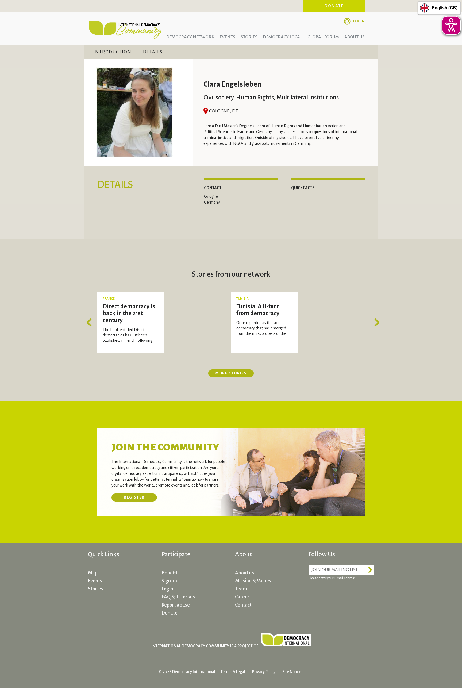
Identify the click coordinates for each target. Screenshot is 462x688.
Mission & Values (253, 581)
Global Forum (323, 37)
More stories (231, 373)
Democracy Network (190, 37)
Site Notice (291, 672)
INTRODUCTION (112, 52)
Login (359, 21)
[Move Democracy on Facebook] (314, 593)
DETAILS (153, 52)
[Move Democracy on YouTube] (354, 593)
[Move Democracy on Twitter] (334, 593)
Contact (243, 605)
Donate (334, 6)
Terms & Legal (233, 672)
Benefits (170, 573)
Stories (249, 37)
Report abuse (175, 605)
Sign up (169, 581)
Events (227, 37)
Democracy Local (282, 37)
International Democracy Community (125, 29)
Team (241, 589)
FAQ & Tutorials (178, 597)
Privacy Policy (263, 672)
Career (242, 597)
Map (93, 573)
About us (354, 37)
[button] (90, 322)
